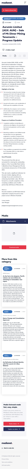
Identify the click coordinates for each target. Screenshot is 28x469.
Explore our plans (13, 429)
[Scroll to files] (15, 56)
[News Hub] (7, 3)
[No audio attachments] (20, 56)
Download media (14, 247)
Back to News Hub (10, 10)
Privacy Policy (5, 459)
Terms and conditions (7, 462)
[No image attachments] (10, 56)
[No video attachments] (24, 56)
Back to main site (9, 448)
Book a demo (13, 424)
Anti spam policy (6, 465)
